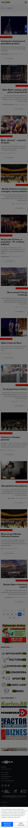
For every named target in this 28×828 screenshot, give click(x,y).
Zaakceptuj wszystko (7, 824)
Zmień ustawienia (20, 824)
